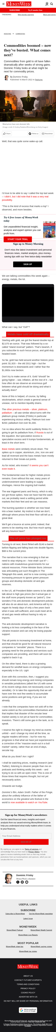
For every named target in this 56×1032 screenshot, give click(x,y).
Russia (39, 432)
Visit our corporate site (36, 1024)
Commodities (20, 33)
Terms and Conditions (28, 987)
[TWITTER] (18, 882)
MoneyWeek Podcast (15, 933)
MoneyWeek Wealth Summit (41, 933)
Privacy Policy (28, 991)
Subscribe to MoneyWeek (15, 916)
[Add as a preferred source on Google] (28, 1013)
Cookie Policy (28, 995)
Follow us (35, 133)
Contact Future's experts (28, 983)
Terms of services (32, 849)
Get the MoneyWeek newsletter (41, 916)
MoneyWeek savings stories (41, 949)
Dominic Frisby (20, 76)
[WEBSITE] (23, 882)
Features (39, 79)
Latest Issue (28, 921)
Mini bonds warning (26, 15)
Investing (7, 33)
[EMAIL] (27, 882)
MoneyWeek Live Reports (28, 938)
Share (8, 133)
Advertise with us (28, 999)
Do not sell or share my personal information (28, 1004)
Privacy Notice (33, 852)
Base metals (8, 449)
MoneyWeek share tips (14, 949)
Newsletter (49, 133)
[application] (28, 302)
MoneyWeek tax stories (28, 954)
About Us (28, 979)
